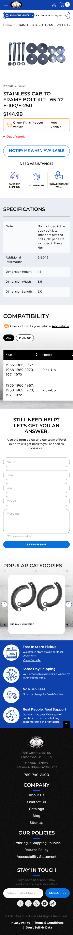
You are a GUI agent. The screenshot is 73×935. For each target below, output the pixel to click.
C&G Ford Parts (27, 916)
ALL (8, 337)
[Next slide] (69, 604)
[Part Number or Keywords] (67, 15)
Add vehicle (56, 125)
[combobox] (52, 15)
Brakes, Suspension (22, 623)
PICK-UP (25, 337)
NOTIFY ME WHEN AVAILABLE (36, 151)
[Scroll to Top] (66, 724)
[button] (19, 15)
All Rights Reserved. (53, 916)
